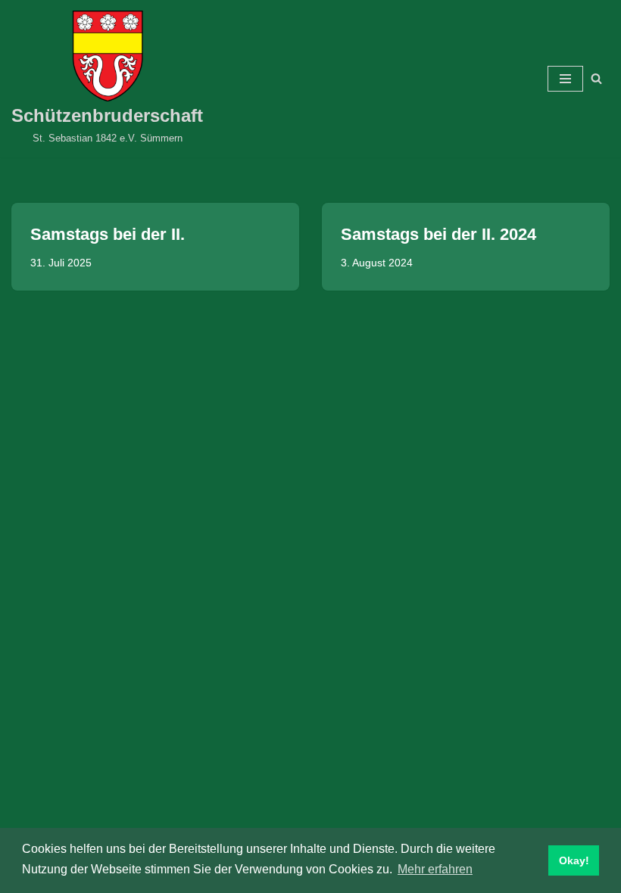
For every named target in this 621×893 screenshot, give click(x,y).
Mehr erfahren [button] (435, 869)
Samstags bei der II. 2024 (438, 234)
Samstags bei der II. (107, 234)
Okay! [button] (574, 860)
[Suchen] (596, 78)
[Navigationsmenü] (565, 79)
